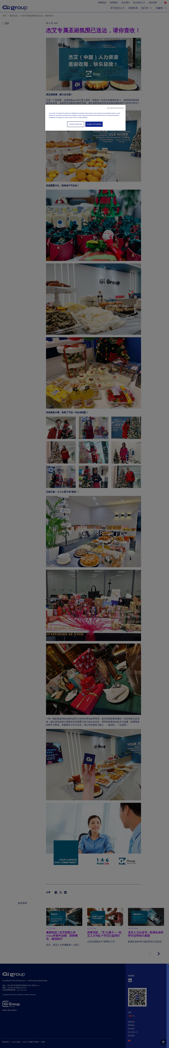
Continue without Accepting (115, 108)
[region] (85, 118)
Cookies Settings (75, 124)
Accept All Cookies (94, 124)
